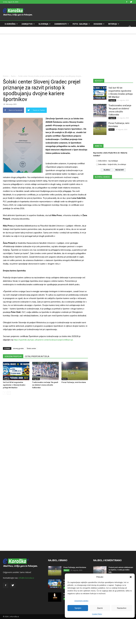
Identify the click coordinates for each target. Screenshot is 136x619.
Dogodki (98, 24)
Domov (5, 76)
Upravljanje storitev (81, 601)
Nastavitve (121, 608)
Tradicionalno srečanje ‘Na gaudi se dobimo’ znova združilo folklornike (45, 385)
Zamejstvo (27, 24)
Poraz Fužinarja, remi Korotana (73, 382)
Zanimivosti (60, 24)
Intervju (112, 24)
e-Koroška (10, 24)
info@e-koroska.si (26, 578)
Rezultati (119, 170)
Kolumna (9, 30)
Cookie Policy (97, 614)
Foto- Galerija (80, 24)
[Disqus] (45, 437)
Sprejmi (78, 608)
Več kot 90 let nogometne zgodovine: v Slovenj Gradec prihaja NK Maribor (14, 385)
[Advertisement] (68, 52)
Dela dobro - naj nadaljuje (108, 161)
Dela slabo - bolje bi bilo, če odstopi (112, 164)
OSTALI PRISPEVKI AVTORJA (37, 356)
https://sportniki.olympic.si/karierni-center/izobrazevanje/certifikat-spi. (43, 340)
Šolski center (31, 348)
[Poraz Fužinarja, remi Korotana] (74, 371)
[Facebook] (127, 2)
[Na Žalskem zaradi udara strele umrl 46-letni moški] (54, 597)
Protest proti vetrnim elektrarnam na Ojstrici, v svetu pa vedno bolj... (121, 569)
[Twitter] (131, 2)
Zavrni (100, 608)
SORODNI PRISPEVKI (13, 356)
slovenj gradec (18, 348)
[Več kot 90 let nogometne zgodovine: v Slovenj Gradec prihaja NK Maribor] (16, 371)
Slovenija (43, 24)
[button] (130, 577)
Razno (13, 76)
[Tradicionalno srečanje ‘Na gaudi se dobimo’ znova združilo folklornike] (45, 371)
